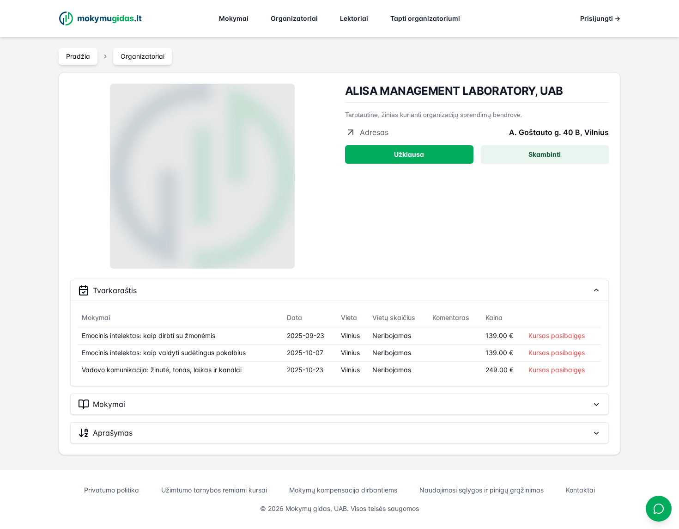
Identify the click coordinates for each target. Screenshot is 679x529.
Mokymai (234, 18)
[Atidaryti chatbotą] (659, 509)
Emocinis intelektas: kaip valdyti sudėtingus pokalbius (164, 353)
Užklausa (409, 154)
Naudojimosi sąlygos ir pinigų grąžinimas (481, 490)
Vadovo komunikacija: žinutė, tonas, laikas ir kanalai (162, 370)
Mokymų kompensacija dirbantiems (343, 490)
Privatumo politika (111, 490)
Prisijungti (600, 18)
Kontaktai (580, 490)
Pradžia (78, 56)
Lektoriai (354, 18)
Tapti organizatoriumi (425, 18)
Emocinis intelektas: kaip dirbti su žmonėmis (148, 335)
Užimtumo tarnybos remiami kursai (214, 490)
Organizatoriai (294, 18)
